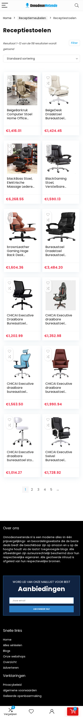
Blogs (6, 651)
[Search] (77, 5)
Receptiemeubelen (32, 18)
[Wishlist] (31, 711)
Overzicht (10, 662)
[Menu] (5, 5)
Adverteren (11, 668)
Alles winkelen (12, 645)
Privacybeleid (12, 685)
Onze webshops (14, 656)
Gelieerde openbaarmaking (22, 696)
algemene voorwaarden (20, 690)
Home (7, 18)
